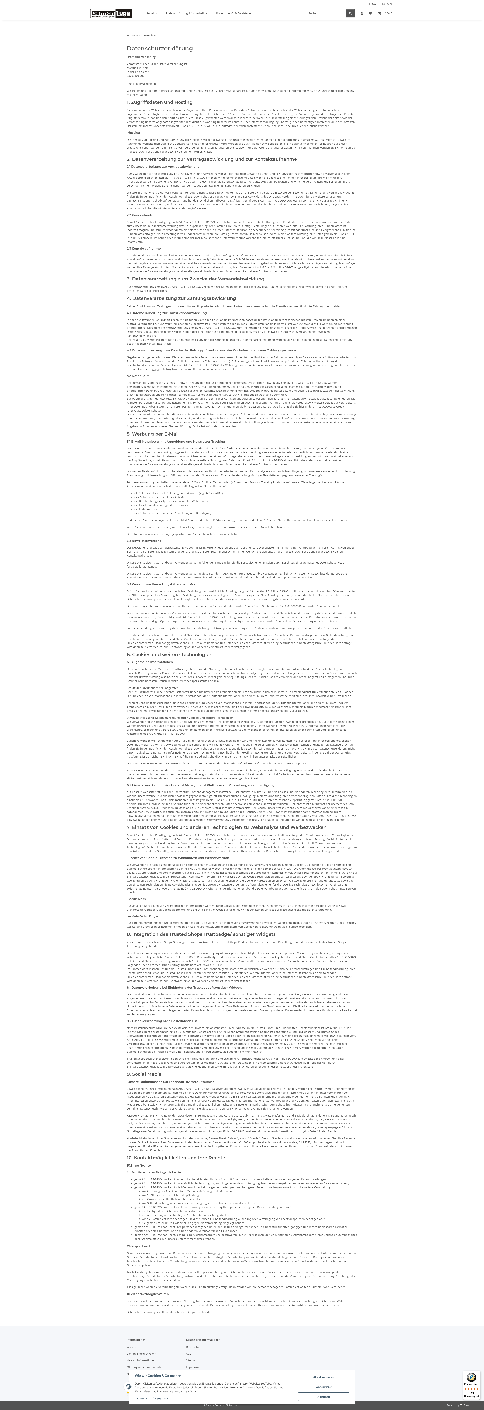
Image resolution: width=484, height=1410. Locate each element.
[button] (362, 13)
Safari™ (260, 763)
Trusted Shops (186, 1312)
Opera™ (301, 763)
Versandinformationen (141, 1360)
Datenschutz (160, 1398)
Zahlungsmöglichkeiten (141, 1353)
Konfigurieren (324, 1386)
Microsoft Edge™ (241, 763)
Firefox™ (288, 763)
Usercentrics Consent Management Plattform (202, 792)
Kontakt (387, 3)
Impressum (141, 1398)
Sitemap (191, 1360)
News (372, 3)
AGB (188, 1353)
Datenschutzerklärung (141, 1312)
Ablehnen (323, 1396)
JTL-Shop (464, 1405)
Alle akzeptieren (323, 1377)
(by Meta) (139, 1115)
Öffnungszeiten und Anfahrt (145, 1367)
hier (237, 639)
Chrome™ (273, 763)
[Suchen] (350, 13)
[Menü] (478, 1373)
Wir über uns (135, 1347)
